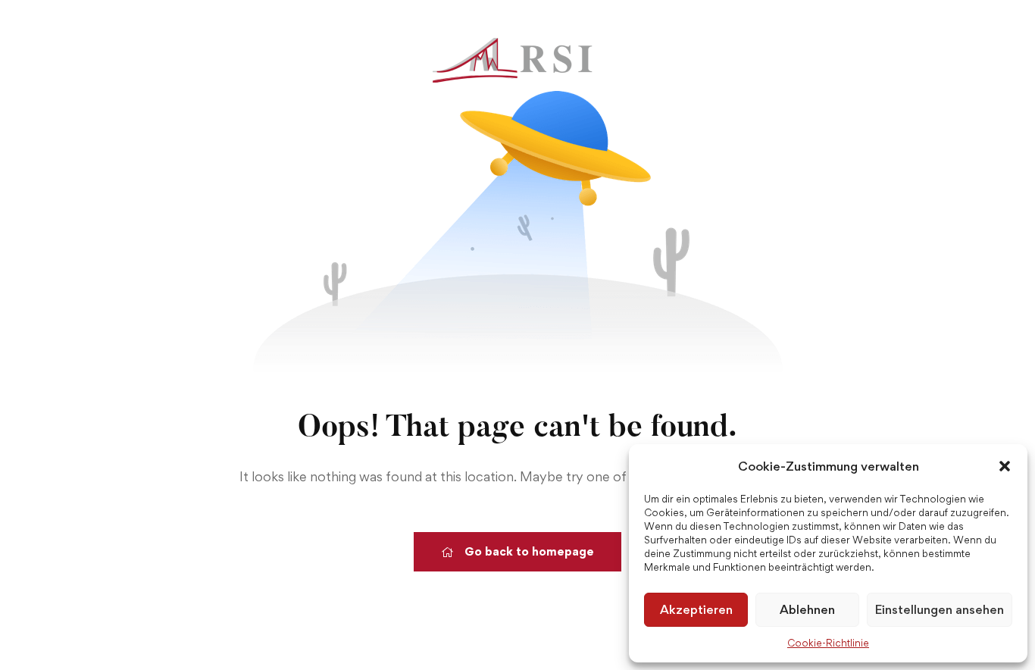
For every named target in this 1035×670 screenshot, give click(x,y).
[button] (1004, 466)
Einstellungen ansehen (939, 609)
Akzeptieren (696, 609)
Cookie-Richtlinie (828, 643)
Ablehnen (807, 609)
